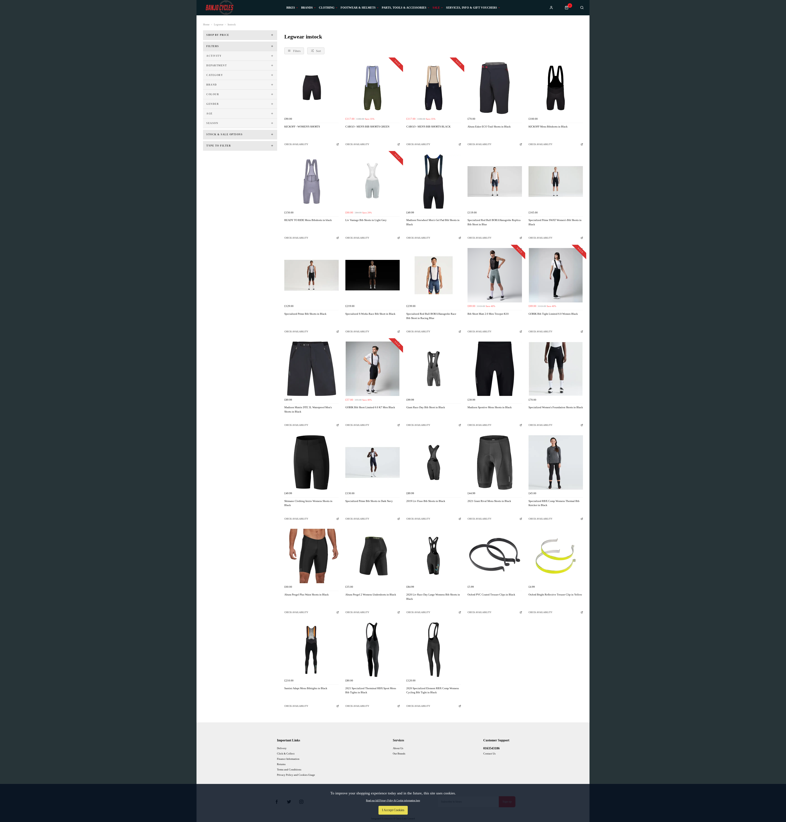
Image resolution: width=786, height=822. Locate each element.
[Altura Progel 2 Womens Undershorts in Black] (372, 556)
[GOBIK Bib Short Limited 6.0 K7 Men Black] (372, 369)
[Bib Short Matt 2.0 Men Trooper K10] (495, 275)
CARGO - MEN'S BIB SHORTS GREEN (367, 126)
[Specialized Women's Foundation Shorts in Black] (556, 369)
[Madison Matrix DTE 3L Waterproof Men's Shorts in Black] (311, 369)
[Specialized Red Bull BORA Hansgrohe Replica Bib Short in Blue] (495, 181)
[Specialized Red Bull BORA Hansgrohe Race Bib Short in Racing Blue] (433, 275)
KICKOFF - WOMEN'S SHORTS (302, 126)
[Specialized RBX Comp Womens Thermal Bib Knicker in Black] (556, 462)
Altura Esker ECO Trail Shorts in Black (489, 126)
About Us (398, 748)
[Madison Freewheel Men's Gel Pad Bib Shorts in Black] (433, 181)
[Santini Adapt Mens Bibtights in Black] (311, 649)
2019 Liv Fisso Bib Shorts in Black (425, 501)
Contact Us (489, 753)
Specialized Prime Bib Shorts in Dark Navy (369, 501)
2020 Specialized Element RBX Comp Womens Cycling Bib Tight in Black (432, 690)
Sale (436, 7)
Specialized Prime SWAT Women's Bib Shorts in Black (555, 222)
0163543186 (491, 748)
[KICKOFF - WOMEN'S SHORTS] (311, 88)
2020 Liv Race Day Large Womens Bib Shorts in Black (433, 596)
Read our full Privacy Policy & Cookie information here (393, 800)
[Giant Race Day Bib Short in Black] (433, 369)
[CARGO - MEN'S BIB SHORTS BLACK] (433, 88)
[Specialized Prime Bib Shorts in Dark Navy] (372, 462)
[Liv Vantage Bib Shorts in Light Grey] (372, 181)
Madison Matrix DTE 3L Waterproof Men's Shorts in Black (308, 409)
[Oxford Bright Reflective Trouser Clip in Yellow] (556, 556)
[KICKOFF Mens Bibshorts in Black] (556, 88)
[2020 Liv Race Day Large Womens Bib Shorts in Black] (433, 556)
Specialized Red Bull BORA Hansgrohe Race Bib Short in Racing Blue (431, 316)
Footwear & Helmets (358, 7)
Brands (307, 7)
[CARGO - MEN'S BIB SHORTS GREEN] (372, 88)
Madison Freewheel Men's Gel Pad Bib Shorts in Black (433, 222)
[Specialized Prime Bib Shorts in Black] (311, 275)
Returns (281, 764)
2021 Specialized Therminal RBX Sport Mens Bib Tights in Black (370, 690)
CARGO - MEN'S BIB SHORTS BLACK (428, 126)
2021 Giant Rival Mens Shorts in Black (489, 501)
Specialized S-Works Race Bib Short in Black (370, 313)
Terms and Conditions (289, 769)
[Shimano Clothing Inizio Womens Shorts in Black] (311, 462)
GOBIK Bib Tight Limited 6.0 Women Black (553, 313)
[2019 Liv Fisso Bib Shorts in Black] (433, 462)
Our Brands (399, 753)
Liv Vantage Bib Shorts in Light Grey (366, 220)
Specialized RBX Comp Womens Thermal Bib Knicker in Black (554, 503)
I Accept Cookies (393, 810)
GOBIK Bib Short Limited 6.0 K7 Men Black (370, 407)
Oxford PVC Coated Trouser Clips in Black (491, 594)
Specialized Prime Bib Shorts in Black (305, 313)
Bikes (290, 7)
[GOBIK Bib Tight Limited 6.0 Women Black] (556, 275)
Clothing (326, 7)
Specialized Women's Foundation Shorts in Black (556, 407)
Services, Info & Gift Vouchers (471, 7)
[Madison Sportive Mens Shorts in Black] (495, 369)
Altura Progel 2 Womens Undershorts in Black (370, 594)
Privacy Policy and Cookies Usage (296, 774)
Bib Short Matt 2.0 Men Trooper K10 (488, 313)
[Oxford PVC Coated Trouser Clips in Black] (495, 556)
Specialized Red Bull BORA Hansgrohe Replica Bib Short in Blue (494, 222)
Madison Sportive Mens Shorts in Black (490, 407)
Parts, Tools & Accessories (404, 7)
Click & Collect (286, 753)
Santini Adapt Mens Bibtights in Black (305, 688)
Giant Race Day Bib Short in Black (425, 407)
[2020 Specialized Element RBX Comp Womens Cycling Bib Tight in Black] (433, 649)
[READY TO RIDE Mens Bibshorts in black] (311, 181)
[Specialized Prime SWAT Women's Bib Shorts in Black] (556, 181)
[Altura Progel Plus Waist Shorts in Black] (311, 556)
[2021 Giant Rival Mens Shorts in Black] (495, 462)
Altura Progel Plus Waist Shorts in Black (306, 594)
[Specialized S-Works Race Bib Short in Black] (372, 275)
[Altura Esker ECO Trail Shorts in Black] (495, 88)
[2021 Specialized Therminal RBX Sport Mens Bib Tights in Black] (372, 649)
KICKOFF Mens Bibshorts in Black (548, 126)
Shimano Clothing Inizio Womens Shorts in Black (308, 503)
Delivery (282, 748)
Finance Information (288, 758)
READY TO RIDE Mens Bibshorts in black (308, 220)
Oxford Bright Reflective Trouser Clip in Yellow (555, 594)
